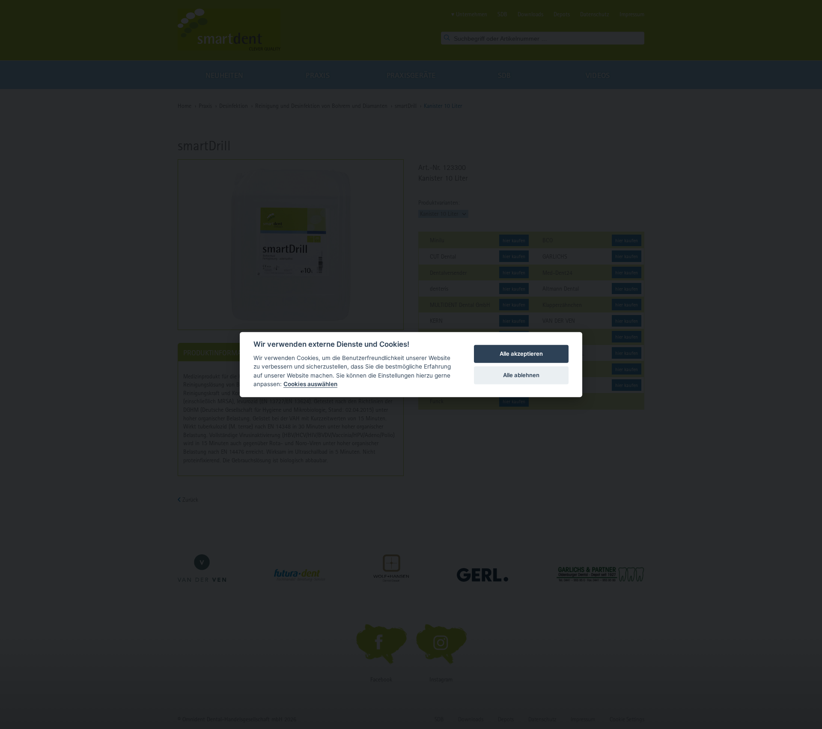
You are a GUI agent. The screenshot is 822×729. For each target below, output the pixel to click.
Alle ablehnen (521, 375)
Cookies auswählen (310, 384)
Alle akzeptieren (521, 353)
